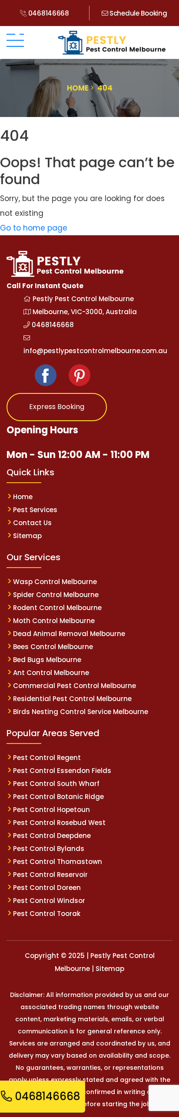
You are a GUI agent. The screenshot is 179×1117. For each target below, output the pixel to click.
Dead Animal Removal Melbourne (69, 633)
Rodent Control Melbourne (57, 607)
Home (23, 496)
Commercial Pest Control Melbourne (74, 685)
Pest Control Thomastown (57, 861)
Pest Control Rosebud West (59, 822)
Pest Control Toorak (46, 913)
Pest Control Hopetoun (51, 809)
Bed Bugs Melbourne (47, 659)
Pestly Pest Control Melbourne (82, 298)
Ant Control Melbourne (51, 672)
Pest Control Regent (47, 757)
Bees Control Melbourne (53, 646)
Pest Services (35, 509)
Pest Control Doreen (47, 887)
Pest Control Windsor (49, 900)
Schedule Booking (137, 13)
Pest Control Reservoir (50, 874)
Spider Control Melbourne (56, 594)
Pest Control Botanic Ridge (58, 796)
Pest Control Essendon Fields (62, 770)
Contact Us (32, 522)
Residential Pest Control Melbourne (72, 698)
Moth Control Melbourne (54, 620)
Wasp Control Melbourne (55, 581)
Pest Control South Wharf (56, 783)
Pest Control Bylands (48, 848)
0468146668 (48, 13)
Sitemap (27, 535)
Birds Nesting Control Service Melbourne (80, 711)
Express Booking (56, 407)
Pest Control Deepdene (52, 835)
